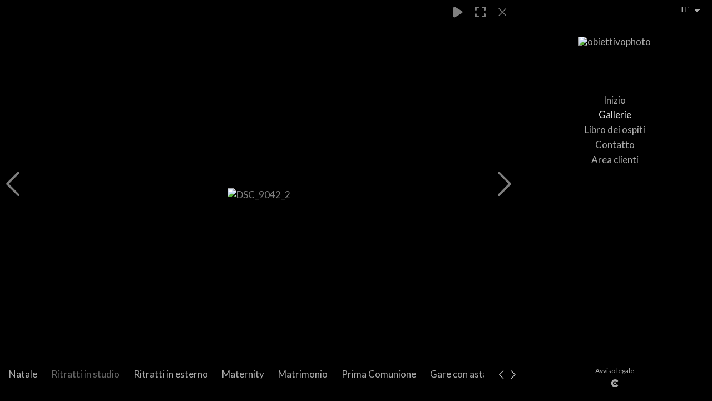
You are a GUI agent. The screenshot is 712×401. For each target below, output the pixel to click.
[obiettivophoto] (614, 47)
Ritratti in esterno (171, 374)
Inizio (615, 100)
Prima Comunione (379, 374)
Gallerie (615, 114)
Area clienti (615, 159)
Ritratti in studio (85, 374)
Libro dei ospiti (615, 129)
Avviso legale (614, 370)
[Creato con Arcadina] (615, 383)
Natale (23, 374)
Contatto (615, 144)
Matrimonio (303, 374)
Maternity (243, 374)
